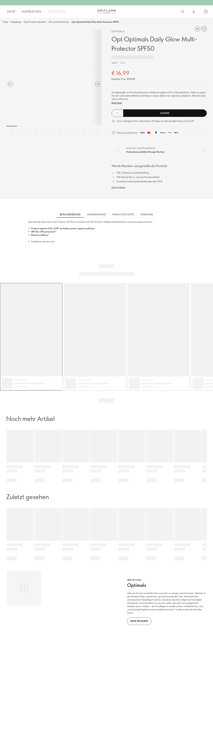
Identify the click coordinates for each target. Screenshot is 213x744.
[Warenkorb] (206, 11)
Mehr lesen (116, 102)
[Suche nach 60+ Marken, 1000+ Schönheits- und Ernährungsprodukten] (182, 11)
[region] (54, 77)
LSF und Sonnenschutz (58, 21)
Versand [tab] (146, 214)
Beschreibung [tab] (70, 214)
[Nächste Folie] (97, 84)
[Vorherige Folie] (10, 84)
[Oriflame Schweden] (106, 11)
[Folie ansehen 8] (96, 131)
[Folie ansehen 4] (48, 131)
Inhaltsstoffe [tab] (123, 214)
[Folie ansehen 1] (11, 131)
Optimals (118, 31)
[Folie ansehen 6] (72, 131)
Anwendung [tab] (96, 214)
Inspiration (31, 11)
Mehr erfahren (118, 187)
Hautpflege (16, 21)
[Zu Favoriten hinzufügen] (204, 28)
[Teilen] (197, 28)
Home (5, 21)
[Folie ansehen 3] (36, 131)
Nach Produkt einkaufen (35, 21)
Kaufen (164, 113)
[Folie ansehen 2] (23, 131)
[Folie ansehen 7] (84, 131)
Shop (11, 11)
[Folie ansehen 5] (60, 131)
